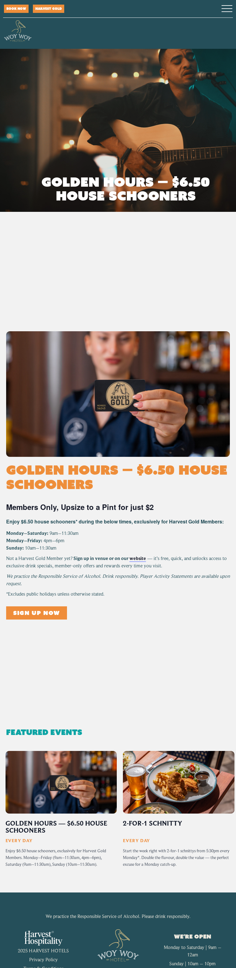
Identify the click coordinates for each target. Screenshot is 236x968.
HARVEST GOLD (48, 9)
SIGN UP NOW (36, 612)
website (137, 558)
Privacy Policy (43, 960)
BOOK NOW (16, 9)
